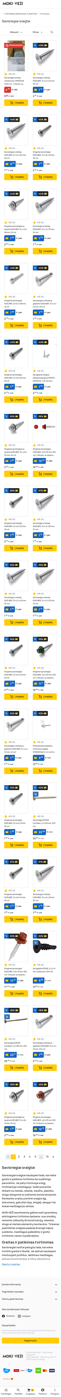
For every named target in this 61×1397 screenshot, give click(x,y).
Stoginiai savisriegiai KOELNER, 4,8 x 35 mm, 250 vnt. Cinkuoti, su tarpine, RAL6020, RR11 (44, 674)
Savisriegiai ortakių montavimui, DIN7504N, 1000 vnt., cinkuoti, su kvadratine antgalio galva (15, 81)
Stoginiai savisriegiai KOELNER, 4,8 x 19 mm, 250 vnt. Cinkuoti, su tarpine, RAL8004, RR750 (15, 971)
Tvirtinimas (44, 14)
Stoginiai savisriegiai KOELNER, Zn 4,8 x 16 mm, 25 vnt (15, 897)
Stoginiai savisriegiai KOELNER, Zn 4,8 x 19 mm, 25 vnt (15, 823)
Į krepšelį (19, 102)
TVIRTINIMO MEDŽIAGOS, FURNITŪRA (21, 14)
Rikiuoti (14, 32)
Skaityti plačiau (11, 1264)
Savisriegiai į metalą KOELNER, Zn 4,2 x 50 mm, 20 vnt (15, 155)
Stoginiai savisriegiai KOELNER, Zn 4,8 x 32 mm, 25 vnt (15, 526)
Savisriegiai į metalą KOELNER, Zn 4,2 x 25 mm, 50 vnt (44, 897)
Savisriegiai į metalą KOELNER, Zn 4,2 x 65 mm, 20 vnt (44, 526)
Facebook (10, 1316)
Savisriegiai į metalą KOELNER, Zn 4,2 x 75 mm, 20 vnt (44, 229)
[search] (52, 32)
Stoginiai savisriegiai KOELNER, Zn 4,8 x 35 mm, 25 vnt (44, 155)
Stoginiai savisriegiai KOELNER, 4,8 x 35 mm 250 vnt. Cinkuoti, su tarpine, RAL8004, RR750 (44, 1120)
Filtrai (36, 32)
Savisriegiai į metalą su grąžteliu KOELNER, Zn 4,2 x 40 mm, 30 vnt (44, 303)
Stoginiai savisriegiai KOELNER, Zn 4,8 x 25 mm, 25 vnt (15, 377)
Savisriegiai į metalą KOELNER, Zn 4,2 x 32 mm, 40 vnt (44, 600)
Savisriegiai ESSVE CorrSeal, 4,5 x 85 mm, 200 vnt (15, 1046)
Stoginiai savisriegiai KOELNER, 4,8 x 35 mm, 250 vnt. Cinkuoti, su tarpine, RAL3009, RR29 (44, 452)
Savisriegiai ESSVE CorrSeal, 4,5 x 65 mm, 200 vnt (44, 823)
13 (47, 1156)
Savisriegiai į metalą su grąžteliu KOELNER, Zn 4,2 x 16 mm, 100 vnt (44, 1046)
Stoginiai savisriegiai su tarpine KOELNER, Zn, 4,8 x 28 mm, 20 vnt (15, 229)
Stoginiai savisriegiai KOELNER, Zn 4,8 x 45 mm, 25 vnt (15, 674)
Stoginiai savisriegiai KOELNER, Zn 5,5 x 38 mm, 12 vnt (15, 303)
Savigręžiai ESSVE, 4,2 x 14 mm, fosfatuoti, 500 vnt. (44, 970)
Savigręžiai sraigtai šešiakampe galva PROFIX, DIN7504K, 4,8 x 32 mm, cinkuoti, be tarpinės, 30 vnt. (44, 378)
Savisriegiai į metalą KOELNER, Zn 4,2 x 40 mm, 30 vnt (15, 600)
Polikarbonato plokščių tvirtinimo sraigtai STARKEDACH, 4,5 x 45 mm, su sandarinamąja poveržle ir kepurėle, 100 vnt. (44, 749)
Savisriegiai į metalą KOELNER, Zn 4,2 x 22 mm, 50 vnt (44, 80)
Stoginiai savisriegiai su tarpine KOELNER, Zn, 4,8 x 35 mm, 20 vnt (15, 452)
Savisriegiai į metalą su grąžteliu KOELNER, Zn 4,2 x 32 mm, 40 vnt (16, 748)
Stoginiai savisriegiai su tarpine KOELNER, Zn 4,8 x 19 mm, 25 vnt (15, 1120)
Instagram (26, 1316)
